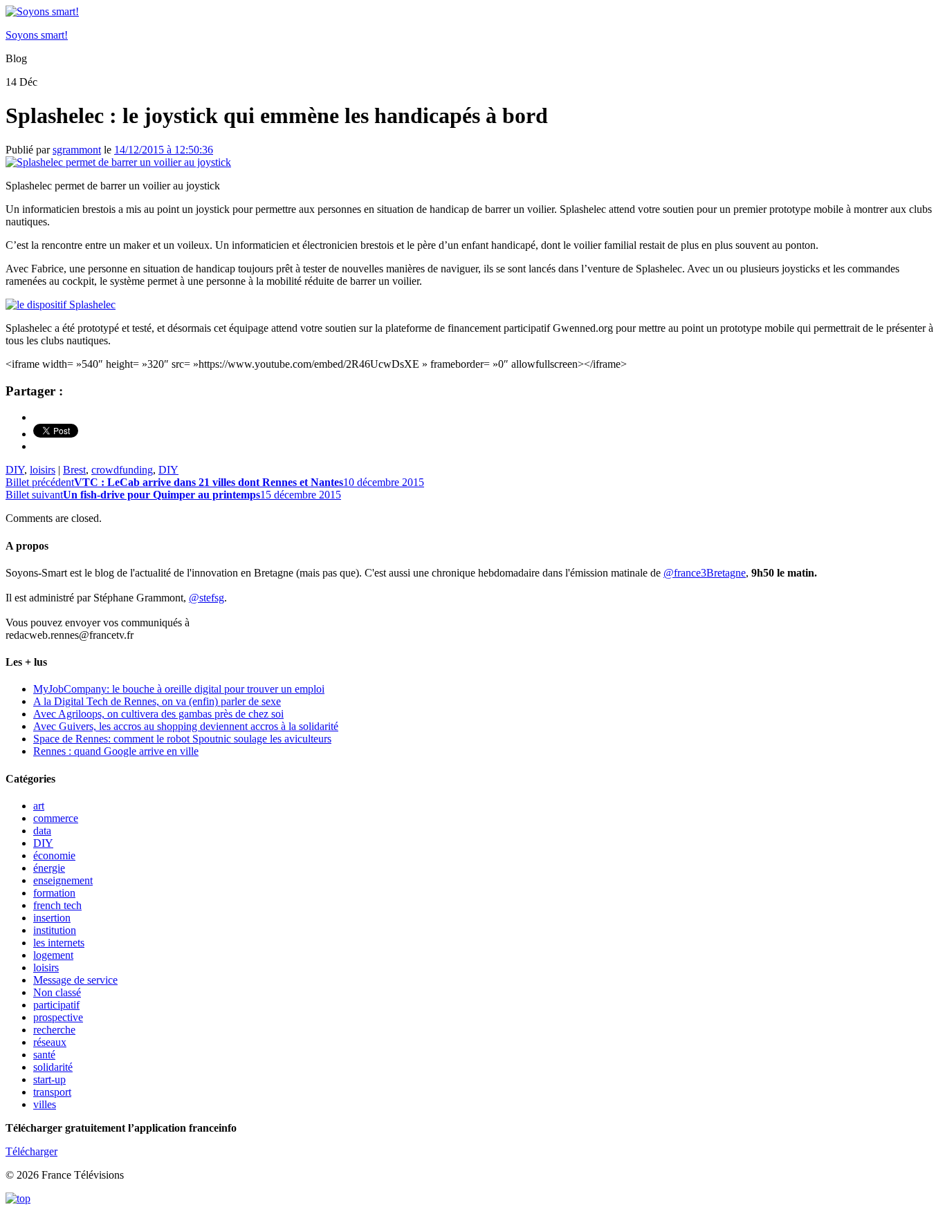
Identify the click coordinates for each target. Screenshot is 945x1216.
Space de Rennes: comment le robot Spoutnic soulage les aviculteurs (182, 739)
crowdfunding (122, 470)
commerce (55, 818)
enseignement (63, 880)
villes (44, 1104)
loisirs (42, 470)
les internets (58, 942)
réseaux (49, 1042)
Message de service (75, 980)
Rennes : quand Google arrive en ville (116, 751)
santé (44, 1054)
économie (54, 855)
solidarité (53, 1067)
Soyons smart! (37, 35)
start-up (49, 1079)
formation (54, 893)
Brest (74, 470)
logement (53, 955)
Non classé (57, 992)
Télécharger (31, 1151)
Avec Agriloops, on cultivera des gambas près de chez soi (158, 714)
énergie (49, 868)
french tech (57, 905)
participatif (56, 1005)
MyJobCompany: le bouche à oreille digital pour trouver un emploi (178, 689)
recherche (54, 1030)
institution (54, 930)
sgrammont (77, 150)
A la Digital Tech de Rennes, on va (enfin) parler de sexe (157, 701)
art (38, 806)
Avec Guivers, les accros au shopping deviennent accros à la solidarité (185, 726)
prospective (58, 1017)
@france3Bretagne (704, 573)
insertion (52, 918)
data (42, 830)
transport (52, 1092)
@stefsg (206, 598)
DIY (15, 470)
